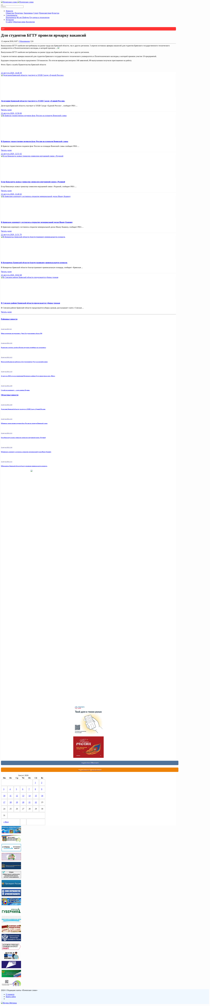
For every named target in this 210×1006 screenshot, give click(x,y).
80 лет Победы (23, 17)
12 (17, 796)
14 (30, 796)
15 (36, 796)
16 (42, 796)
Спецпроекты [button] (11, 15)
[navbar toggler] (2, 4)
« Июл (6, 822)
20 (23, 802)
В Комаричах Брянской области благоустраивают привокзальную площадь (34, 263)
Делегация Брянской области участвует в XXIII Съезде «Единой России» (33, 101)
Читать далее (6, 110)
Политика (19, 13)
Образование (24, 41)
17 (4, 802)
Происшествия (45, 13)
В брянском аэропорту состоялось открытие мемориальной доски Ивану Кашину (37, 222)
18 (11, 802)
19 (17, 802)
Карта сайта (11, 997)
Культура (55, 13)
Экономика (28, 13)
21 (30, 802)
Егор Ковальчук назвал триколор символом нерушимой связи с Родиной (33, 182)
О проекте (10, 994)
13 (23, 796)
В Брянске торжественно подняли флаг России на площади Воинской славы (34, 141)
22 (36, 802)
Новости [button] (9, 11)
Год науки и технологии (39, 17)
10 (4, 796)
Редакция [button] (10, 20)
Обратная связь (19, 22)
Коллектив (30, 22)
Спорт (36, 13)
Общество (10, 13)
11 (10, 796)
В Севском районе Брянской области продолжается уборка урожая (30, 303)
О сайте (9, 22)
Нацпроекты (11, 17)
